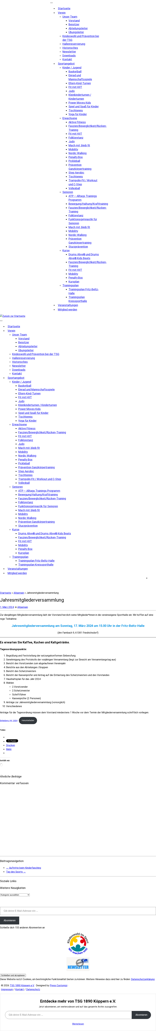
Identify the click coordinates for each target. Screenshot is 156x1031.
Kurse (66, 250)
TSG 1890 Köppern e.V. (22, 985)
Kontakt (67, 59)
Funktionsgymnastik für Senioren (38, 506)
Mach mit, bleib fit (79, 145)
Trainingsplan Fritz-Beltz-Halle (36, 560)
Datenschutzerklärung (143, 979)
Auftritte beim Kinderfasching (23, 867)
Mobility (73, 149)
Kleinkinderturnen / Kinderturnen (37, 405)
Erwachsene (69, 118)
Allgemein (19, 592)
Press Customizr (58, 985)
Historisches (70, 47)
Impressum (7, 989)
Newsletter (69, 51)
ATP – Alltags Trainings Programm (39, 490)
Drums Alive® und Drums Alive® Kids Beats (44, 533)
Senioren (67, 192)
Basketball (75, 71)
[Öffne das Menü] (1, 320)
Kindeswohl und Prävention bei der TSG (35, 354)
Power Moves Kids (80, 102)
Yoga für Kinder (78, 114)
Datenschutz (33, 989)
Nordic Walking (78, 153)
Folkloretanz (76, 137)
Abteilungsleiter (78, 28)
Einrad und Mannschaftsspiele (36, 389)
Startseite (64, 8)
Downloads (69, 55)
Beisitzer (74, 24)
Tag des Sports (16, 871)
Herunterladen (28, 720)
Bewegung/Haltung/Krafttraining (88, 203)
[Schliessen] (51, 2)
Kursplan (74, 281)
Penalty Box (76, 157)
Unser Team (69, 16)
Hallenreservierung (73, 43)
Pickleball (74, 160)
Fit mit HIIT (75, 87)
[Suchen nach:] (152, 578)
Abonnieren (10, 920)
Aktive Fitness (77, 122)
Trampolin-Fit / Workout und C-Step (39, 479)
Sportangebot (66, 63)
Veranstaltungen (68, 305)
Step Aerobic (76, 172)
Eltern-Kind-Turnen (80, 83)
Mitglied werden (67, 309)
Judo (72, 91)
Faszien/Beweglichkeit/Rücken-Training (42, 432)
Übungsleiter (76, 32)
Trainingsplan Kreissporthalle (35, 564)
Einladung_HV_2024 (8, 720)
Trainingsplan (70, 285)
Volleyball (74, 188)
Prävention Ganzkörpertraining (36, 467)
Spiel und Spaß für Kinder (84, 106)
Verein (62, 12)
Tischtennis (76, 110)
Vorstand (74, 20)
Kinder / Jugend (71, 67)
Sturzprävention (78, 246)
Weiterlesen (78, 1024)
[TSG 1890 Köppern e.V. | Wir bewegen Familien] (12, 316)
